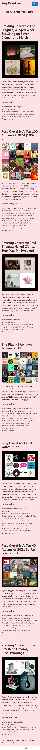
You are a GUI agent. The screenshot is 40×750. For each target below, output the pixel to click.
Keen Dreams (11, 729)
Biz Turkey (29, 211)
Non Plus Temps (13, 526)
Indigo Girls (12, 416)
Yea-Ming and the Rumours (10, 228)
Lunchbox (30, 216)
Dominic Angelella (25, 213)
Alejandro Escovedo (9, 411)
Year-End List (6, 743)
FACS (35, 620)
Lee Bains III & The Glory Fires (25, 521)
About (15, 743)
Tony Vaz (29, 327)
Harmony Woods (6, 625)
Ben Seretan (13, 211)
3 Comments (7, 332)
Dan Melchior (19, 516)
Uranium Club (6, 225)
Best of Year (21, 211)
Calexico (4, 413)
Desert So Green (20, 112)
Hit (25, 216)
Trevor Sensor (24, 426)
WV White (13, 428)
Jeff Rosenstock (22, 416)
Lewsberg (4, 523)
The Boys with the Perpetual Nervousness (15, 628)
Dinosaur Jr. (5, 620)
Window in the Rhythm (16, 329)
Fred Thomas (30, 112)
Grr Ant (12, 216)
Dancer (4, 213)
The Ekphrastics (27, 220)
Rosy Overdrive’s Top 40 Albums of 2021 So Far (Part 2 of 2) (19, 549)
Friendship (5, 416)
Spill (35, 729)
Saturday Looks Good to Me (24, 729)
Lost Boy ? (16, 418)
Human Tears (6, 114)
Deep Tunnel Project (13, 213)
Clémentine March (9, 112)
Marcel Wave (6, 218)
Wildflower (5, 329)
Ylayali (21, 228)
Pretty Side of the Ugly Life (10, 327)
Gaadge (21, 623)
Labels (24, 740)
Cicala (14, 618)
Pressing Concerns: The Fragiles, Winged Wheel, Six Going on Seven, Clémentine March (19, 32)
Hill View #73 (19, 216)
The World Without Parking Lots (11, 531)
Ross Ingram (26, 625)
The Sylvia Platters (24, 223)
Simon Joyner (21, 218)
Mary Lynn (31, 418)
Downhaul (12, 620)
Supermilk (5, 220)
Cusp (5, 727)
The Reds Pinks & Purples (10, 223)
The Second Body (7, 732)
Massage (11, 523)
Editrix (18, 620)
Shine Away (22, 327)
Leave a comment (8, 119)
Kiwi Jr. (20, 625)
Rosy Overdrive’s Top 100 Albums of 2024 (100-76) (20, 135)
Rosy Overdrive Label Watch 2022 (17, 445)
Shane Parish (6, 528)
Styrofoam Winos (30, 218)
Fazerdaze (10, 413)
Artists (18, 740)
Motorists (13, 218)
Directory (10, 740)
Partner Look (30, 526)
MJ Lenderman (27, 523)
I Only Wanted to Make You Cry (25, 727)
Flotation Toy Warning (21, 413)
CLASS (12, 516)
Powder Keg (14, 114)
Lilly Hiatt (10, 418)
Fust (17, 623)
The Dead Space (7, 630)
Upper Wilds (5, 428)
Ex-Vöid (33, 516)
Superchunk (5, 426)
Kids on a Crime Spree (8, 521)
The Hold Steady (26, 630)
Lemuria (4, 418)
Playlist (30, 408)
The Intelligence (15, 528)
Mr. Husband (22, 324)
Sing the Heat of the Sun (26, 114)
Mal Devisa (23, 418)
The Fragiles (18, 116)
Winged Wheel (27, 116)
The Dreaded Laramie (15, 220)
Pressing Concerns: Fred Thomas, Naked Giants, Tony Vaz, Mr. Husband (19, 246)
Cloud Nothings (21, 618)
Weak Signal (14, 225)
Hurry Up (20, 518)
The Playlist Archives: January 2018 (17, 346)
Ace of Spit (6, 513)
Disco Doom (27, 516)
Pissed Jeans (16, 423)
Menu (35, 3)
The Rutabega (25, 528)
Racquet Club (25, 423)
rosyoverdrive (7, 107)
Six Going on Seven (7, 116)
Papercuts (22, 526)
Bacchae (6, 211)
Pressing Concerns (9, 109)
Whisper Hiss (23, 225)
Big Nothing (14, 513)
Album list (33, 208)
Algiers (19, 411)
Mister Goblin (18, 523)
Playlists (31, 740)
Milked (14, 421)
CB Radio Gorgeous (24, 513)
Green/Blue (13, 518)
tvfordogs (16, 732)
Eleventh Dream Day (26, 620)
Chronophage (6, 516)
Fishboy (4, 623)
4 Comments (7, 734)
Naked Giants (30, 324)
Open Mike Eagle (7, 423)
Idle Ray (14, 324)
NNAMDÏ (32, 421)
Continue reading (8, 102)
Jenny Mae (30, 416)
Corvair (28, 618)
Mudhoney (26, 421)
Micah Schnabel (6, 421)
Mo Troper (20, 421)
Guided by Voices (30, 623)
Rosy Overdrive (11, 3)
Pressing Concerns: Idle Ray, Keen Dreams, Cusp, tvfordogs (18, 649)
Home (3, 740)
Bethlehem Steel (26, 411)
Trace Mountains (14, 426)
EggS (33, 213)
